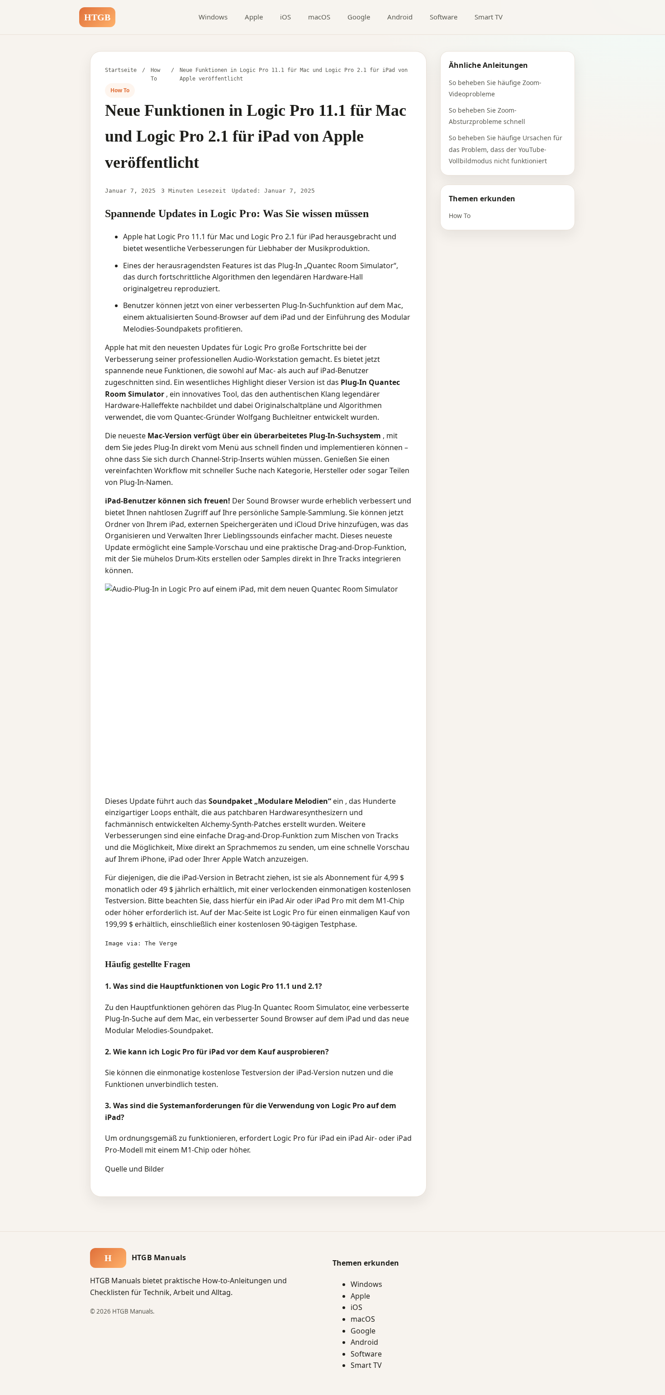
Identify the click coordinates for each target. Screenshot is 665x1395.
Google (358, 16)
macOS (319, 16)
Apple (254, 16)
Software (443, 16)
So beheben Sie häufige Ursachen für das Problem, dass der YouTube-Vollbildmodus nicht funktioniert (505, 149)
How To (459, 215)
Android (400, 16)
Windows (213, 16)
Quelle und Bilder (134, 1169)
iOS (285, 16)
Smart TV (489, 16)
